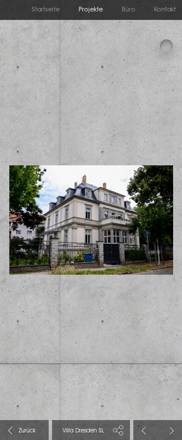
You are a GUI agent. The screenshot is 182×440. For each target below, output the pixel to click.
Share (118, 430)
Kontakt (165, 10)
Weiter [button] (170, 430)
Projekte (91, 10)
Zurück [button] (145, 430)
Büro (128, 10)
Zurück (12, 430)
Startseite (46, 10)
